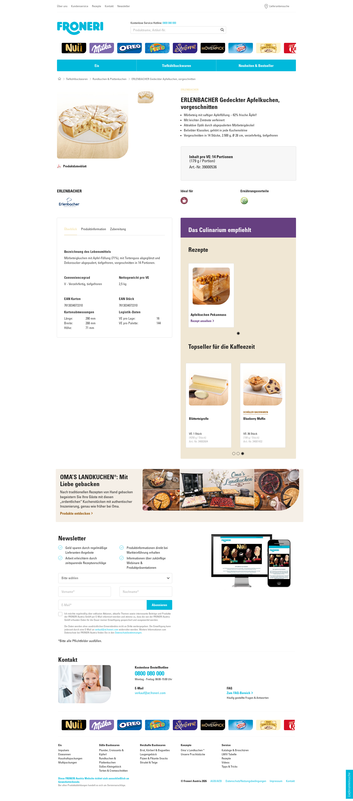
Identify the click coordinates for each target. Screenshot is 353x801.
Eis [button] (97, 65)
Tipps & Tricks (229, 766)
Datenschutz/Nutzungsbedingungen (246, 781)
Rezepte (96, 6)
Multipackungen (67, 762)
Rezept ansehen (201, 321)
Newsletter (123, 6)
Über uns (62, 6)
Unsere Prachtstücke (193, 754)
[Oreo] (129, 48)
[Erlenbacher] (69, 202)
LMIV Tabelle (229, 754)
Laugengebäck (148, 754)
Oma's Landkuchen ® (192, 750)
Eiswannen (64, 754)
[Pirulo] (157, 48)
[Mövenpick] (213, 48)
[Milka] (101, 48)
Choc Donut (199, 419)
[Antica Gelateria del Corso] (268, 48)
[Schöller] (240, 48)
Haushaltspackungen (70, 758)
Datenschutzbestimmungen (128, 632)
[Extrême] (185, 48)
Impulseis (63, 750)
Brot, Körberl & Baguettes (155, 750)
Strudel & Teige (149, 762)
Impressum (276, 781)
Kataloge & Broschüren (235, 750)
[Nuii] (74, 48)
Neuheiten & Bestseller (256, 65)
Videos (225, 762)
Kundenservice (79, 6)
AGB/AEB (216, 781)
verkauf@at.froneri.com (106, 629)
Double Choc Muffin (259, 419)
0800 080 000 (169, 22)
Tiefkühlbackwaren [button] (176, 65)
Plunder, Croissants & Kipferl (111, 752)
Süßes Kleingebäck (110, 766)
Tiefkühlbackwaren (77, 79)
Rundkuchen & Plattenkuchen (109, 79)
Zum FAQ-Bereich (238, 693)
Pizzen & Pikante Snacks (154, 758)
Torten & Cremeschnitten (113, 770)
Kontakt (109, 6)
